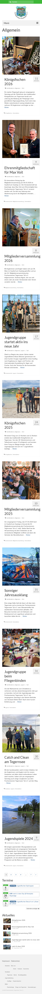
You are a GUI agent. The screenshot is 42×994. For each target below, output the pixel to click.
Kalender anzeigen (32, 908)
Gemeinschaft (8, 201)
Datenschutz (15, 961)
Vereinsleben (16, 113)
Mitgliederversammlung (18, 201)
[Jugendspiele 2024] (21, 814)
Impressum (6, 961)
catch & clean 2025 (18, 946)
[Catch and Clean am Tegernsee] (21, 733)
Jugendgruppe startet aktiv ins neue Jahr (26, 940)
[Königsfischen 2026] (21, 55)
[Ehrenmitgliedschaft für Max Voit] (21, 139)
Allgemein (17, 88)
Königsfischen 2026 (18, 920)
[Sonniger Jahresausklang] (21, 566)
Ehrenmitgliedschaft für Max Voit (23, 927)
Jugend (22, 350)
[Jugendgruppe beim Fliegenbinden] (21, 648)
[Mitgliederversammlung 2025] (21, 480)
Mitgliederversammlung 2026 (22, 933)
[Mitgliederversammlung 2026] (21, 227)
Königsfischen (8, 113)
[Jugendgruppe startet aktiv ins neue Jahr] (21, 313)
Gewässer (7, 788)
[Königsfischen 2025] (21, 399)
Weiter (6, 107)
